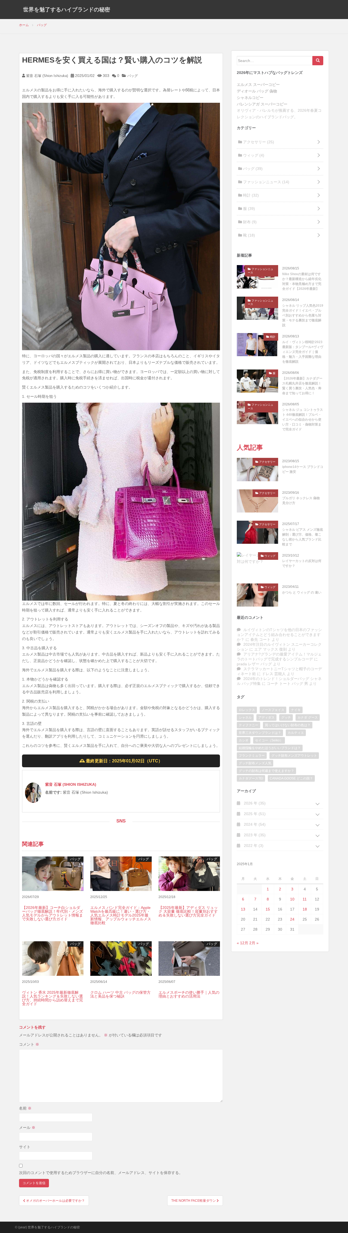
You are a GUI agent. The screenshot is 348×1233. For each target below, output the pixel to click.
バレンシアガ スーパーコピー (262, 104)
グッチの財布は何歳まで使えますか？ (266, 771)
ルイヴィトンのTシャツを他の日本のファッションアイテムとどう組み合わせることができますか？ (279, 635)
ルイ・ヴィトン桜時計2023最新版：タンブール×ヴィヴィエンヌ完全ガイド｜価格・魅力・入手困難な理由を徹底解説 (302, 352)
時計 (250, 195)
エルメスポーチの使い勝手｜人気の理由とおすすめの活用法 (189, 994)
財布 (249, 222)
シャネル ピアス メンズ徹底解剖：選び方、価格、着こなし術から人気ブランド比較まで (302, 537)
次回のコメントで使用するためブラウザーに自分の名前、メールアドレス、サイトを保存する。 (101, 1172)
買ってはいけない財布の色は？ (287, 725)
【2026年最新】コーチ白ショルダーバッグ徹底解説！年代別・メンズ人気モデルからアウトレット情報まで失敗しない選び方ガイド (52, 913)
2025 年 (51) (254, 814)
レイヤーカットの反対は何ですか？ (301, 563)
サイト (24, 1147)
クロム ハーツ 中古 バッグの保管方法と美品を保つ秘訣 (120, 994)
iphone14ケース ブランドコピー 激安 (302, 469)
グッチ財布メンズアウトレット (294, 755)
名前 (25, 1108)
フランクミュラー (252, 755)
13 (243, 909)
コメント (29, 1044)
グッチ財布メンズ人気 (255, 763)
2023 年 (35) (254, 835)
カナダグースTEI (251, 778)
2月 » (254, 943)
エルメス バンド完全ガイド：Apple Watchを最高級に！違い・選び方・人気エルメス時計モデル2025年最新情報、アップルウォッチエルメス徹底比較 (120, 915)
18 (305, 909)
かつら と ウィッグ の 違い (301, 592)
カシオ (243, 740)
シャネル (245, 717)
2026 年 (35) (254, 803)
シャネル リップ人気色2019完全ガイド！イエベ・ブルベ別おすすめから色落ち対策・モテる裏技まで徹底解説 (302, 315)
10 (292, 899)
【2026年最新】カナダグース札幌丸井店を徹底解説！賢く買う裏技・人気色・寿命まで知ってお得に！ (302, 386)
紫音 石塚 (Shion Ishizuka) (46, 76)
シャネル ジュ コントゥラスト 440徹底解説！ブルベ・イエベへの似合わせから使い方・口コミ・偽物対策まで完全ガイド (302, 419)
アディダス (266, 717)
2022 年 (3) (253, 845)
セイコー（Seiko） (269, 740)
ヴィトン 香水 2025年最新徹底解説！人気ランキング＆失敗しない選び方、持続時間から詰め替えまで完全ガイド (52, 998)
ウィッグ (253, 155)
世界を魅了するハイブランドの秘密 (66, 10)
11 (305, 899)
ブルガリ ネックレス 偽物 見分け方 (301, 500)
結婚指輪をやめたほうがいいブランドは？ (270, 748)
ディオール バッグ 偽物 (257, 91)
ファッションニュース (265, 182)
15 (268, 909)
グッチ (286, 717)
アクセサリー (258, 142)
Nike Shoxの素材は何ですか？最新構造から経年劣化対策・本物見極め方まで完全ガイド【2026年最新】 (301, 281)
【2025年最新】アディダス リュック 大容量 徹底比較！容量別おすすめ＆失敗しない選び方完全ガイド (188, 911)
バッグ (132, 76)
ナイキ (296, 710)
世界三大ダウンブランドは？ (260, 733)
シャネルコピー (250, 97)
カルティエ (296, 733)
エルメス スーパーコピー (258, 84)
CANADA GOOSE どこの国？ (291, 778)
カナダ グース (307, 717)
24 (292, 919)
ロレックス (247, 710)
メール (27, 1127)
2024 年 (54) (254, 824)
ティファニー (248, 725)
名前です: (53, 792)
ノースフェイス (273, 710)
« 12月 (242, 943)
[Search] (317, 60)
